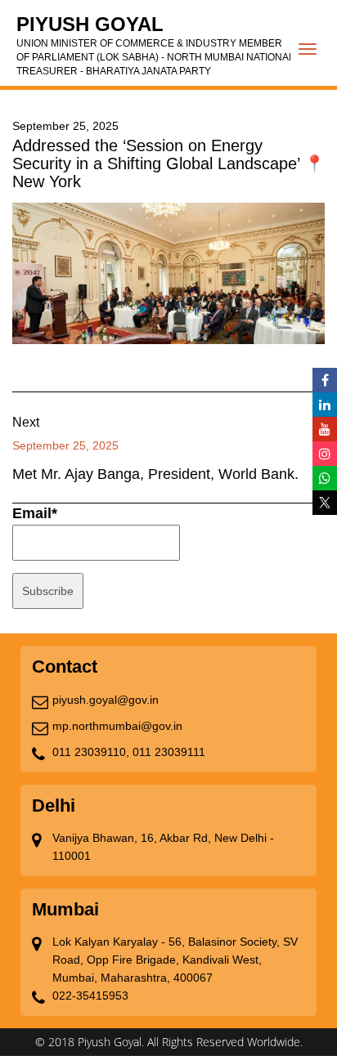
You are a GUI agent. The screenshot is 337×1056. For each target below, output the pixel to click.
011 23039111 (169, 751)
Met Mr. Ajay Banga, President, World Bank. (155, 474)
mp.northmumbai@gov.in (117, 725)
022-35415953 (90, 995)
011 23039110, (90, 751)
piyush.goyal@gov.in (105, 699)
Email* (34, 513)
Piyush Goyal (155, 45)
